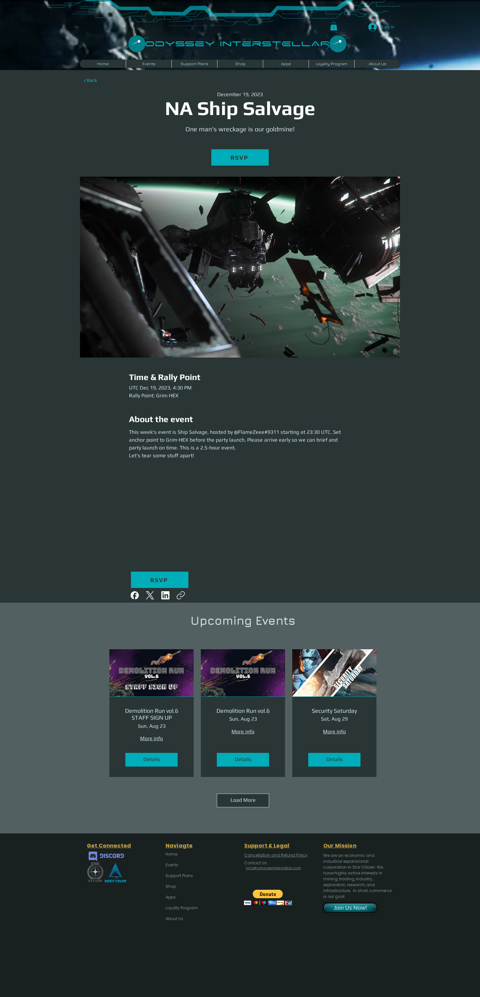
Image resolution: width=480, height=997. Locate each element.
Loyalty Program (181, 908)
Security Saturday (334, 710)
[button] (333, 26)
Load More (243, 800)
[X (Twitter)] (150, 595)
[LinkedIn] (165, 595)
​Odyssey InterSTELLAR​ (237, 43)
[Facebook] (135, 595)
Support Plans (179, 875)
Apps (171, 897)
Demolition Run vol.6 (243, 710)
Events (172, 865)
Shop (171, 886)
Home (171, 854)
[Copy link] (181, 595)
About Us (174, 918)
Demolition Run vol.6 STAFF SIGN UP (151, 714)
